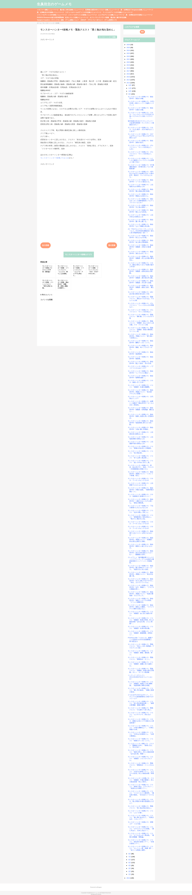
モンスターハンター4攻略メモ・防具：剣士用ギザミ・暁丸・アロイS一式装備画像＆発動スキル (140, 467)
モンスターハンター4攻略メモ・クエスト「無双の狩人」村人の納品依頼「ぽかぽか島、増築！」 (141, 752)
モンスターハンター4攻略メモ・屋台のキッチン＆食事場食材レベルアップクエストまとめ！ (141, 200)
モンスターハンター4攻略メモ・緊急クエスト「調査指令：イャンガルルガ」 (141, 765)
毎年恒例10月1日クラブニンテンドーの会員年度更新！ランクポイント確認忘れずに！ (141, 122)
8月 (129, 854)
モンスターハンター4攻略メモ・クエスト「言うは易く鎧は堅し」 (140, 457)
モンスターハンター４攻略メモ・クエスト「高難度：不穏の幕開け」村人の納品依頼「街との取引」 (141, 780)
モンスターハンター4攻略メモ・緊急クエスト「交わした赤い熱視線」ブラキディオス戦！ (141, 646)
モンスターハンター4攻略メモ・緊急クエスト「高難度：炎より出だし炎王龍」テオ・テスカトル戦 (141, 323)
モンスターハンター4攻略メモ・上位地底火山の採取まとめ (140, 185)
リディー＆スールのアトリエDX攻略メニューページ (83, 12)
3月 (129, 868)
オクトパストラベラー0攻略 (99, 17)
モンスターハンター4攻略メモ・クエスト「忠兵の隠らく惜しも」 (140, 511)
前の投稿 (111, 245)
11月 (130, 88)
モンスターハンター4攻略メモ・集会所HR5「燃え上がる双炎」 (140, 211)
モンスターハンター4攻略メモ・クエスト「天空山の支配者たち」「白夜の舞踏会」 (141, 734)
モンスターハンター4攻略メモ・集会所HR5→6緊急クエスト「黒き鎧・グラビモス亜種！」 (140, 391)
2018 (128, 68)
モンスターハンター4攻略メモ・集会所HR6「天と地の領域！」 (140, 206)
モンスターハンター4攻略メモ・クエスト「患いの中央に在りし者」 (140, 461)
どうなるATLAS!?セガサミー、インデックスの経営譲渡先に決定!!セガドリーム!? (141, 696)
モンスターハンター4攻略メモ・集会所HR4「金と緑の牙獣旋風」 (140, 241)
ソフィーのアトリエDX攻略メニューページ (52, 15)
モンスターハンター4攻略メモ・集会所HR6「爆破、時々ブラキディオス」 (140, 347)
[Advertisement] (78, 55)
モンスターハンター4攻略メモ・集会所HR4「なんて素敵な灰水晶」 (140, 225)
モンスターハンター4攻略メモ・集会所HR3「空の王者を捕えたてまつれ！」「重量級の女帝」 (140, 552)
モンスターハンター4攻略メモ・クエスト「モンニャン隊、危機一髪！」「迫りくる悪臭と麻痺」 (141, 848)
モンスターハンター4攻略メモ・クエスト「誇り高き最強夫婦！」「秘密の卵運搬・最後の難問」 (141, 703)
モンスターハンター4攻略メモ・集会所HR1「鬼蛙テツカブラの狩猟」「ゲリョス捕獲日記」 (140, 600)
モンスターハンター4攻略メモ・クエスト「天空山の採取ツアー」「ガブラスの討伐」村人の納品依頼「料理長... (141, 772)
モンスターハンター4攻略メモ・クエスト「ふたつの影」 (140, 811)
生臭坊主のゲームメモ (54, 4)
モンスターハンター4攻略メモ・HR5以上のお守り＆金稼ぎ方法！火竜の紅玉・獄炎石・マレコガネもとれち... (141, 174)
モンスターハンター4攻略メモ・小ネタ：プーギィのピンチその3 (140, 522)
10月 (130, 91)
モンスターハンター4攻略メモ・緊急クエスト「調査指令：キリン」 (140, 658)
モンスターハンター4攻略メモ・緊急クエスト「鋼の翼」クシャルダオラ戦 (141, 316)
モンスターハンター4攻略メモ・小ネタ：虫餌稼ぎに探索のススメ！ (140, 495)
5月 (129, 862)
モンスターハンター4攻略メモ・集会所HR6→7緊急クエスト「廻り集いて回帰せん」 (140, 336)
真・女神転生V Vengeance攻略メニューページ (137, 10)
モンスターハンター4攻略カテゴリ (78, 254)
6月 (129, 859)
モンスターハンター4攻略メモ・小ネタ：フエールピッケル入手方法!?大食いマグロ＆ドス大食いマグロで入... (141, 115)
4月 (129, 865)
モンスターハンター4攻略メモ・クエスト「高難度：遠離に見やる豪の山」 (140, 664)
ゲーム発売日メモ (110, 20)
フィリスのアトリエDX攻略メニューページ (117, 12)
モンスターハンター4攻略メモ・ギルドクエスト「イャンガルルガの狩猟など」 (141, 305)
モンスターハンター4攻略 (107, 37)
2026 (128, 44)
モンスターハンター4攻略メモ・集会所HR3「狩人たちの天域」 (140, 236)
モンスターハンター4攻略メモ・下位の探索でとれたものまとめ (140, 506)
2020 (128, 62)
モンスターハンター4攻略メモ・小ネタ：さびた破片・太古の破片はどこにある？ (141, 129)
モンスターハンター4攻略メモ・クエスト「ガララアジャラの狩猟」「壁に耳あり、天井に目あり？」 (141, 828)
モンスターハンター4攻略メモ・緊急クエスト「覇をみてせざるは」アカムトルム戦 (141, 298)
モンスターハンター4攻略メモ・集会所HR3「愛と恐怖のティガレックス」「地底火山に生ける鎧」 (140, 567)
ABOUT (83, 20)
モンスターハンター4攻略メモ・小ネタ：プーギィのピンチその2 (140, 527)
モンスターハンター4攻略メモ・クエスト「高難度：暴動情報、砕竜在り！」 (140, 633)
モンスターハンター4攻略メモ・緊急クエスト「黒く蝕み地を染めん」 (140, 807)
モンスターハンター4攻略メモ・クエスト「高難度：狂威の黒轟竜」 (140, 386)
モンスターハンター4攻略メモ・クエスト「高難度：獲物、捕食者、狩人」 (140, 652)
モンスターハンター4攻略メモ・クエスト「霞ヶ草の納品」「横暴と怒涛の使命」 (141, 690)
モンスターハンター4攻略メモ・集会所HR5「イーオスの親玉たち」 (140, 181)
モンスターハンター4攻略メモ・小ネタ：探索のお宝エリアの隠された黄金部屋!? (141, 721)
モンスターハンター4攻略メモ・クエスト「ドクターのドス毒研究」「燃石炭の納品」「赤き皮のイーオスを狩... (141, 793)
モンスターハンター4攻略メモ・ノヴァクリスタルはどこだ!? (140, 367)
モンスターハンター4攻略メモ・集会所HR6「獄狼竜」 (140, 357)
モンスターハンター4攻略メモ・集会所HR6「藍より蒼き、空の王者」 (140, 362)
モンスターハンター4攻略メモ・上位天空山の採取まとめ (140, 216)
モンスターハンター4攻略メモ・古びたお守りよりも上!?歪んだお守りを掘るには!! (141, 136)
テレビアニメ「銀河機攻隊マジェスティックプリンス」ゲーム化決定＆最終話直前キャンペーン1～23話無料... (141, 560)
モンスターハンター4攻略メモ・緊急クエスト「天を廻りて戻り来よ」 (140, 709)
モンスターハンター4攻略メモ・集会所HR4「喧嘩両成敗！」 (140, 376)
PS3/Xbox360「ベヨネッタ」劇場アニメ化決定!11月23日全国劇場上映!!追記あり (140, 639)
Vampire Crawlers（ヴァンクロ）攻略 (50, 20)
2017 (128, 71)
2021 (128, 59)
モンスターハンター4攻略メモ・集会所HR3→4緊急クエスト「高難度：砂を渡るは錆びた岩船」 (140, 539)
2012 (128, 878)
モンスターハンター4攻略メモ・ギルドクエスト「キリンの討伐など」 (140, 311)
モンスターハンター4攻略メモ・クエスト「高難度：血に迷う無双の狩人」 (140, 613)
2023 (128, 53)
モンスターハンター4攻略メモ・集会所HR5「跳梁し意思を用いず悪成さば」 (141, 416)
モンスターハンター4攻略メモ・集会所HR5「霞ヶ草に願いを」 (140, 220)
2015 (128, 77)
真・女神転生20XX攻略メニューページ (139, 15)
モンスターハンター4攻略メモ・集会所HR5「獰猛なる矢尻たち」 (140, 195)
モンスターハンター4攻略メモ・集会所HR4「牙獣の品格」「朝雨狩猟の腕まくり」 (141, 489)
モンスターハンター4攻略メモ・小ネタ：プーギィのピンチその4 (140, 479)
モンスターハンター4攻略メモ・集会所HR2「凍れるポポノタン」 (140, 252)
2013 (128, 83)
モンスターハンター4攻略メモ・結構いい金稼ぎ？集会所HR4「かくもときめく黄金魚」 (141, 403)
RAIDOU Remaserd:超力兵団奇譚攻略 (50, 17)
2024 (128, 50)
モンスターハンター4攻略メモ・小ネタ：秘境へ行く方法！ (140, 381)
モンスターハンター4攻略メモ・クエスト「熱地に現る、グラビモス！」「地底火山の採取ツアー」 (141, 786)
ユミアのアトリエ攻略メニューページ (111, 15)
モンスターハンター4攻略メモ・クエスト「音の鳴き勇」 (140, 452)
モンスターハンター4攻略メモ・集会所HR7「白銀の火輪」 (140, 109)
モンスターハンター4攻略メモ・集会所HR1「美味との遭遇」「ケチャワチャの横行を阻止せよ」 (141, 606)
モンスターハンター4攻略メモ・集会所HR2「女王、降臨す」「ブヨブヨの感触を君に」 (141, 587)
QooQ (99, 894)
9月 (129, 94)
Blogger (99, 887)
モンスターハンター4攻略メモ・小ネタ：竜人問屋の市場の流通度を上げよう (141, 801)
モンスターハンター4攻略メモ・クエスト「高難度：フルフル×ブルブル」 (140, 758)
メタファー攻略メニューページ (47, 10)
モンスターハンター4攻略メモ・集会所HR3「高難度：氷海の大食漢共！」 (140, 247)
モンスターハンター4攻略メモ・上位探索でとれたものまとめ (140, 484)
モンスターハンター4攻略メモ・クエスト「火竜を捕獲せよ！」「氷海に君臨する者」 (141, 727)
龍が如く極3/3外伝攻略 (118, 17)
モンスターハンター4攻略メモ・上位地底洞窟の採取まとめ (140, 438)
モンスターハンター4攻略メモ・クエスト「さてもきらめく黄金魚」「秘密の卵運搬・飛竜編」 (141, 835)
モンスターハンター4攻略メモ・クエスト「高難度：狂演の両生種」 (140, 627)
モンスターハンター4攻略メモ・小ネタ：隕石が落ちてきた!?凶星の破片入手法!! (141, 264)
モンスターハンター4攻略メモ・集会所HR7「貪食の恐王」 (140, 141)
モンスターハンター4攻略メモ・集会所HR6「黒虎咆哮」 (140, 353)
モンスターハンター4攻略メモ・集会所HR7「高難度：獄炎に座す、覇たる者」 (141, 287)
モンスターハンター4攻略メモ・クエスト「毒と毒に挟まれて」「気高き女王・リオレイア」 (141, 817)
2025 (128, 47)
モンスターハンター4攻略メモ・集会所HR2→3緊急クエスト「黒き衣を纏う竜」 (140, 574)
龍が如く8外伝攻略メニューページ (72, 10)
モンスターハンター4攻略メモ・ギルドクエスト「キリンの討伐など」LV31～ (140, 153)
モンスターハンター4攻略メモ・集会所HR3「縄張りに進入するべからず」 (140, 546)
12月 (130, 85)
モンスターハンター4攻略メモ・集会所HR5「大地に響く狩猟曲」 (140, 428)
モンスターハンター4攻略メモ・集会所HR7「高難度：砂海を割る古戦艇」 (140, 271)
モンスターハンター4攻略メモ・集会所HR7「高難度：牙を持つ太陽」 (140, 281)
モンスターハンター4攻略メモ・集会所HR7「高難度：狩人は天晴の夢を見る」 (141, 258)
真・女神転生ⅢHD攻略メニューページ (50, 12)
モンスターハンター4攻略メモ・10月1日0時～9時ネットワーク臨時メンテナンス (141, 103)
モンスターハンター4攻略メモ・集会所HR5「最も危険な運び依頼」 (140, 190)
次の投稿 (45, 245)
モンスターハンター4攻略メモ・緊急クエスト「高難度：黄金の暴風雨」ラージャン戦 (141, 329)
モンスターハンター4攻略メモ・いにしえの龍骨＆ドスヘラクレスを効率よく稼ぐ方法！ (141, 160)
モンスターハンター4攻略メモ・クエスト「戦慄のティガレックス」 (140, 739)
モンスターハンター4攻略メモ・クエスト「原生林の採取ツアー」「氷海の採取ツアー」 (141, 841)
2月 (129, 871)
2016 (128, 74)
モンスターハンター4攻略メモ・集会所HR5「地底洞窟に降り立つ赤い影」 (140, 422)
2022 (128, 56)
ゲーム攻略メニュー (72, 20)
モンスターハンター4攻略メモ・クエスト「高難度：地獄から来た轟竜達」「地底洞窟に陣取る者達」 (140, 683)
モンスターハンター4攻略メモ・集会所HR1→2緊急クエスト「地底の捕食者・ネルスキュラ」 (140, 593)
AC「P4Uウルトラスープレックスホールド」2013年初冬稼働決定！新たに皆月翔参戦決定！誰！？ (141, 230)
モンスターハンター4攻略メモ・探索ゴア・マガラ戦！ (140, 823)
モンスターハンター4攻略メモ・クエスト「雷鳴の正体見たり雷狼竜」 (140, 447)
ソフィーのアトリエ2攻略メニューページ (82, 15)
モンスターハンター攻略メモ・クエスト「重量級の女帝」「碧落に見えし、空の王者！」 (141, 745)
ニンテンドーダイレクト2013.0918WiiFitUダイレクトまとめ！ (140, 677)
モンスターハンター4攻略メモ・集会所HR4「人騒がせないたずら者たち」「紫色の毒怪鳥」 (140, 501)
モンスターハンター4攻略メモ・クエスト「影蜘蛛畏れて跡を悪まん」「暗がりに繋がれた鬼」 (140, 517)
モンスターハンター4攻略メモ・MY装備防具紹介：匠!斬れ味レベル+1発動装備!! (141, 166)
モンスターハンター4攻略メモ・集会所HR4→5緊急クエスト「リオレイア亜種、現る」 (140, 473)
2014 (128, 80)
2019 (128, 65)
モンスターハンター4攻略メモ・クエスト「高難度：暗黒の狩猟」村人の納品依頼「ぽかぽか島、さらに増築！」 (141, 620)
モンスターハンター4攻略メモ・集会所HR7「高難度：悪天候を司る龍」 (141, 277)
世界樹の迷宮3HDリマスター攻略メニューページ (102, 10)
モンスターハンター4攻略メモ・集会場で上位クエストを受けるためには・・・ (140, 533)
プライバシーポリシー (95, 20)
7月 (129, 856)
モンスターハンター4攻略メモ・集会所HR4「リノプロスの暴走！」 (140, 372)
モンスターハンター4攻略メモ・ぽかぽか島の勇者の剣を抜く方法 (140, 293)
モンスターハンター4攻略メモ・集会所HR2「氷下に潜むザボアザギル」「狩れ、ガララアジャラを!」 (141, 580)
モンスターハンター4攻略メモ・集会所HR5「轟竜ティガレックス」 (140, 341)
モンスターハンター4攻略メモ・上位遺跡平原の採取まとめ (140, 442)
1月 (129, 874)
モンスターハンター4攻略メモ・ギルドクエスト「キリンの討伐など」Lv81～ (140, 147)
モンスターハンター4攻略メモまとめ (54, 158)
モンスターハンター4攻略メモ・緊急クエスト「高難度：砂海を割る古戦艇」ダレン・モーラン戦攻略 (141, 670)
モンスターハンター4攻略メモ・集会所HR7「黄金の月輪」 (140, 97)
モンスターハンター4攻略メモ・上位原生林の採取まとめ (140, 433)
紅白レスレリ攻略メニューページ (76, 17)
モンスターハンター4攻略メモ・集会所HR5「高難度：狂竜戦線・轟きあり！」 (141, 409)
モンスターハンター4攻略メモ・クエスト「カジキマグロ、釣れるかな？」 (140, 714)
